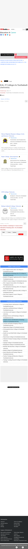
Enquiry (2, 524)
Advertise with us (4, 523)
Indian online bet (4, 537)
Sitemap (2, 526)
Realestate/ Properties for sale (20, 540)
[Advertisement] (14, 14)
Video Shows (3, 535)
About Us (2, 521)
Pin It (10, 81)
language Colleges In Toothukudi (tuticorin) (13, 342)
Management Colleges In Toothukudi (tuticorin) (14, 344)
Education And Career (5, 534)
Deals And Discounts (5, 540)
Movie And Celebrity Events (6, 538)
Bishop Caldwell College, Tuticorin (11, 206)
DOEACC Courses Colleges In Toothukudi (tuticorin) (15, 281)
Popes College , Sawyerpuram (9, 156)
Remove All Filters (5, 99)
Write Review (13, 137)
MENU (2, 95)
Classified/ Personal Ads (19, 537)
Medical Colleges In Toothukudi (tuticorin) (12, 350)
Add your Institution (21, 57)
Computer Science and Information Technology (11, 62)
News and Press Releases (6, 532)
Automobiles (16, 538)
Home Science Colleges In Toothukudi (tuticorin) (14, 336)
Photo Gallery (17, 535)
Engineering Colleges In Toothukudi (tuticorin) (13, 327)
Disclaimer (16, 526)
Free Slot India (17, 524)
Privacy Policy (17, 523)
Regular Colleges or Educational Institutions (11, 60)
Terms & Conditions (18, 521)
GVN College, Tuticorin (8, 192)
